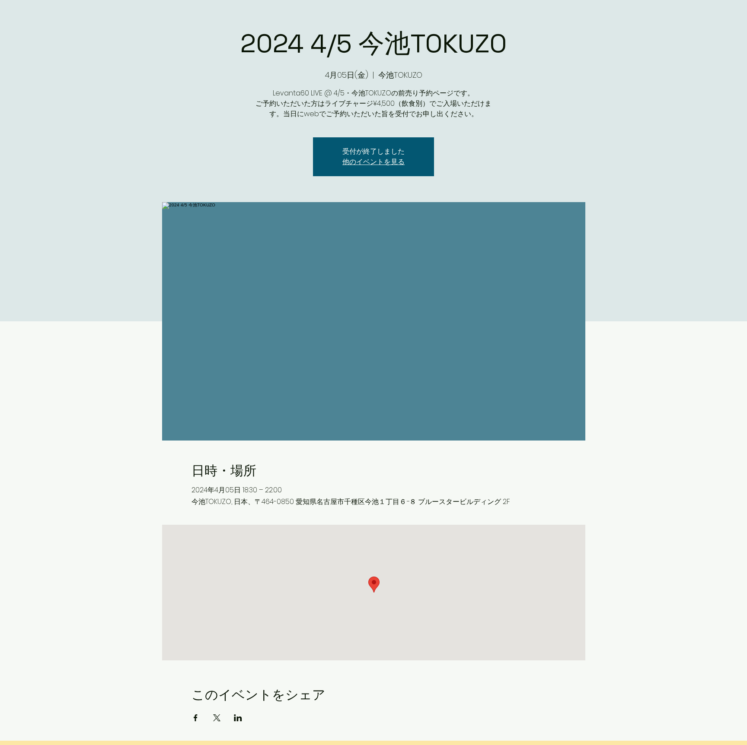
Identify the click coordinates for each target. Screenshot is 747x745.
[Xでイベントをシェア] (217, 717)
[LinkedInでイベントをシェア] (238, 717)
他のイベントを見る (373, 162)
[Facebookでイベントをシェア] (196, 717)
